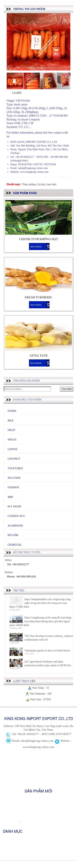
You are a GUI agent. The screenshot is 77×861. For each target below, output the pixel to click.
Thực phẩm (28, 184)
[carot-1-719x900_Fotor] (31, 80)
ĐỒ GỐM (13, 535)
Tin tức (7, 844)
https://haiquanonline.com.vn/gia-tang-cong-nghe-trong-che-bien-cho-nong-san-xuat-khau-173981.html (40, 603)
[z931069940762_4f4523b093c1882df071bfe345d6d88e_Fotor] (48, 80)
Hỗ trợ (6, 850)
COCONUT (14, 458)
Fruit (11, 430)
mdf (10, 497)
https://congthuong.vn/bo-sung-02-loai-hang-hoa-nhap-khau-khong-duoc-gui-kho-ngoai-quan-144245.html (41, 621)
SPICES (12, 439)
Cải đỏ (40, 184)
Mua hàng (36, 247)
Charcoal (15, 544)
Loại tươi (51, 184)
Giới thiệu (8, 838)
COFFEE (13, 449)
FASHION (13, 487)
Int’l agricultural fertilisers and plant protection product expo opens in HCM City (47, 663)
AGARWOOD (15, 525)
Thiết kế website (11, 821)
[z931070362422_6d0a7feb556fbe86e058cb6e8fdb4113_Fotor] (15, 80)
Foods (12, 411)
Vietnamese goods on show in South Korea (47, 650)
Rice (11, 420)
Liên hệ (7, 856)
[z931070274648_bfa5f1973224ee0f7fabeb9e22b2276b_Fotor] (65, 80)
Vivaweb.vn (28, 821)
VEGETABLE (15, 468)
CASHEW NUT (16, 516)
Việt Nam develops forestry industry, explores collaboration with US (48, 638)
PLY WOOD (14, 506)
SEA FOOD (14, 477)
